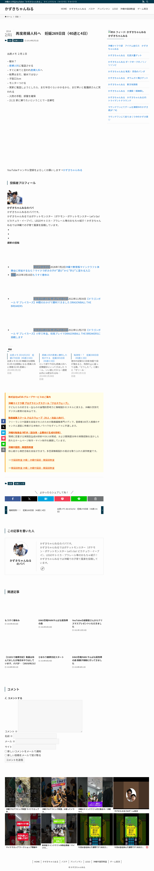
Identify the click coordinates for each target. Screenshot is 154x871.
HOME (37, 861)
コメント (11, 731)
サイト (8, 746)
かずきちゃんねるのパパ (20, 562)
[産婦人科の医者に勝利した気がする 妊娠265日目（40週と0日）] (55, 366)
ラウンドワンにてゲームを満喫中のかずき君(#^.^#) (128, 108)
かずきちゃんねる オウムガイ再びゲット (128, 77)
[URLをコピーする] (95, 498)
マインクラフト (41, 267)
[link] (43, 569)
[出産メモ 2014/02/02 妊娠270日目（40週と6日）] (23, 363)
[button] (13, 498)
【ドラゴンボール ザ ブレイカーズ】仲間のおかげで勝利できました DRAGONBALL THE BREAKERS (56, 302)
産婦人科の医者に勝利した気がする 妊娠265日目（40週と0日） (54, 357)
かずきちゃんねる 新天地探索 (123, 84)
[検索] (147, 1)
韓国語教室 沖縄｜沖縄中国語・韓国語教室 (32, 467)
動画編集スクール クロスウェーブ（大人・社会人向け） (36, 417)
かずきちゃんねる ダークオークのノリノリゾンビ (127, 63)
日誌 (10, 40)
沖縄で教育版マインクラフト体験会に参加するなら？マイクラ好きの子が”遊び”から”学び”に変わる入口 (55, 268)
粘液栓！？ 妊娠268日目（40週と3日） (86, 356)
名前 (9, 736)
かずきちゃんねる (19, 9)
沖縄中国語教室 (100, 861)
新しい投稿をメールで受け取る (24, 755)
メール (10, 741)
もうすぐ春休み (40, 275)
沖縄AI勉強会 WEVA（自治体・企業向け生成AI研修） (35, 432)
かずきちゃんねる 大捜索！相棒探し (126, 90)
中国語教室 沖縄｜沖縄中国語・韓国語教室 (32, 459)
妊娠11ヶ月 (18, 40)
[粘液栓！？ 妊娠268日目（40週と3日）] (87, 365)
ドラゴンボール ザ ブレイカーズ (50, 298)
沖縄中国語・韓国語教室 (20, 447)
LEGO (87, 861)
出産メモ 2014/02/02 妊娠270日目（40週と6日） (22, 356)
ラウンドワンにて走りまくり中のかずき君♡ (128, 118)
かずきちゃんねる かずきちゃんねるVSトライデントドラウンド (127, 99)
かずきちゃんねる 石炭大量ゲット (125, 55)
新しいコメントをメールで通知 (24, 751)
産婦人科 (14, 65)
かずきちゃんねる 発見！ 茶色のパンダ (126, 71)
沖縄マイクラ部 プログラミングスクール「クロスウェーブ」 (39, 403)
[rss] (143, 1)
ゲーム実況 (115, 861)
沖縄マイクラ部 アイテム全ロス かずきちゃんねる (128, 47)
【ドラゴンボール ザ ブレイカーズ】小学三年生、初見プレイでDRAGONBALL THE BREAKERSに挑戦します (56, 333)
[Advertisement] (54, 133)
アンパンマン (76, 861)
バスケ (64, 861)
